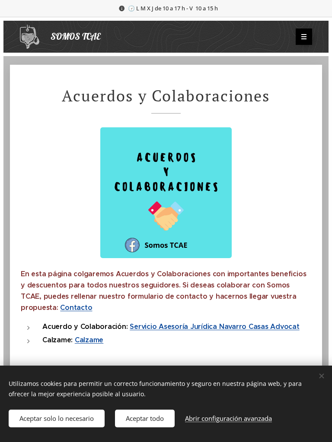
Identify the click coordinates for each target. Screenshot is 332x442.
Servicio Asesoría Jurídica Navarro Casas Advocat (214, 326)
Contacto (76, 307)
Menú (304, 36)
